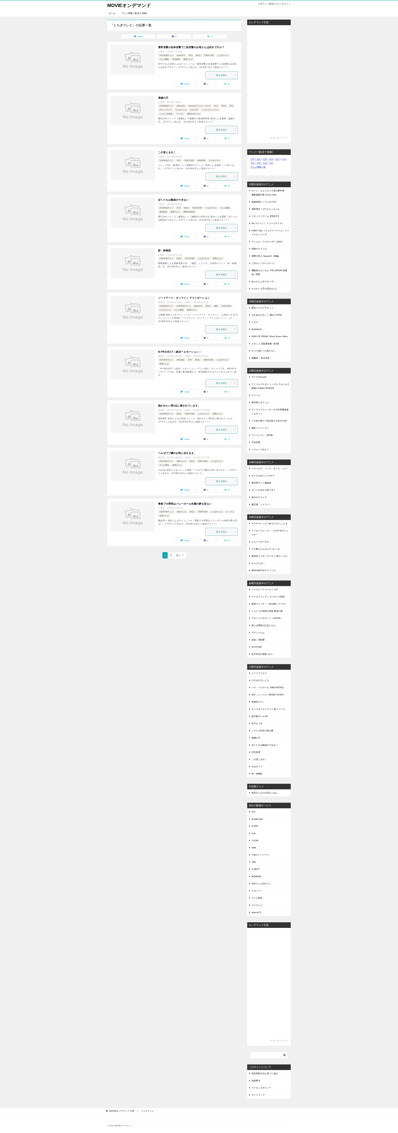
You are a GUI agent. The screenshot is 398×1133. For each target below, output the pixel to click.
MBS (216, 306)
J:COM (255, 840)
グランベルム (258, 632)
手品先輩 (256, 442)
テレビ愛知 (164, 59)
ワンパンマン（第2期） (263, 435)
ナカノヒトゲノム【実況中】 (266, 216)
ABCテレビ (181, 461)
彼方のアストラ (259, 497)
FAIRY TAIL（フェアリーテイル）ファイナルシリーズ (270, 232)
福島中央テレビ (193, 114)
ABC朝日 (180, 360)
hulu (254, 833)
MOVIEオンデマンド (129, 5)
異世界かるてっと (260, 402)
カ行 (259, 159)
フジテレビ (257, 905)
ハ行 (283, 159)
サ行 (265, 159)
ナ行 (277, 159)
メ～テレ (180, 114)
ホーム (112, 13)
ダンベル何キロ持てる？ (263, 490)
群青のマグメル (259, 249)
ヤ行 (259, 163)
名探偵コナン (258, 702)
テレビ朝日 (257, 898)
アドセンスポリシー (261, 1088)
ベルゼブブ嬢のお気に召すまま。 (177, 453)
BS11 (198, 55)
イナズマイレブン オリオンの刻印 (268, 596)
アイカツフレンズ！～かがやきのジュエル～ (270, 532)
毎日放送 (176, 59)
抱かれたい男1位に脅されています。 (179, 405)
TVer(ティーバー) (260, 855)
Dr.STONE (257, 647)
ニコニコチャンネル (210, 110)
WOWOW (201, 160)
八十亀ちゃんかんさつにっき (266, 549)
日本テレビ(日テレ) (261, 883)
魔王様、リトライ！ (261, 504)
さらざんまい (258, 563)
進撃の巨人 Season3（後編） (266, 256)
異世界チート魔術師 (261, 483)
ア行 (252, 159)
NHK (254, 847)
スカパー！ (257, 890)
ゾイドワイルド (259, 673)
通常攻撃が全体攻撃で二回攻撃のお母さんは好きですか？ (191, 47)
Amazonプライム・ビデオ (200, 106)
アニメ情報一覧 (258, 167)
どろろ (255, 322)
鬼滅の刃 (163, 97)
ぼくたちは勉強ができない (173, 199)
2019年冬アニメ (183, 306)
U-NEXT (256, 869)
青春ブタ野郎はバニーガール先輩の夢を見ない (185, 503)
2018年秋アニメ (166, 306)
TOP (121, 1111)
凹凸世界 (256, 752)
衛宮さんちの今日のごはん (265, 793)
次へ (178, 555)
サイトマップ (258, 1095)
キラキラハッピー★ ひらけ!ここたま (270, 523)
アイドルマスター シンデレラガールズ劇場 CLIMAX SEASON (270, 386)
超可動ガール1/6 (260, 716)
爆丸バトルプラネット (262, 307)
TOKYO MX (209, 55)
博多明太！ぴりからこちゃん (266, 209)
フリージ (256, 395)
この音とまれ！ (167, 152)
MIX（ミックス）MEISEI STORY (268, 694)
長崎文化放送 (189, 212)
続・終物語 (164, 250)
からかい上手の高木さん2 (264, 288)
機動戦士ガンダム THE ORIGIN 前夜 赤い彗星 (269, 272)
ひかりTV (194, 110)
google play (257, 819)
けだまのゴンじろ (260, 680)
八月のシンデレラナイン (263, 263)
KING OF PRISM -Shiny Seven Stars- (270, 336)
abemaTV (181, 55)
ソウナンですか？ (260, 449)
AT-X (190, 55)
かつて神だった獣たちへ (263, 351)
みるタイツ (257, 766)
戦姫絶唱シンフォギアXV (264, 202)
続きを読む (221, 75)
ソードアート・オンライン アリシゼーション (184, 298)
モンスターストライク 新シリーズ (268, 709)
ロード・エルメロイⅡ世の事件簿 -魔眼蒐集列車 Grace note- (269, 192)
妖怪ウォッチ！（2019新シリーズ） (269, 604)
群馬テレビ (188, 59)
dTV (231, 106)
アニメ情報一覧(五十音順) (134, 13)
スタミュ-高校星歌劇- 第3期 (265, 343)
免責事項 (256, 1080)
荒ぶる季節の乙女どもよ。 (265, 625)
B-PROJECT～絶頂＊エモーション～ (179, 352)
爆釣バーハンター (260, 428)
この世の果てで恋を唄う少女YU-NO (269, 421)
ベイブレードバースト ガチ (265, 589)
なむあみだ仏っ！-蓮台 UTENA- (267, 315)
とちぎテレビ (223, 55)
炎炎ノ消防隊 (258, 639)
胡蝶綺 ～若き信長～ (262, 358)
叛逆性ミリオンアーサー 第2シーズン (270, 556)
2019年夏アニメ (166, 55)
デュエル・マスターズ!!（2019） (268, 241)
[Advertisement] (269, 82)
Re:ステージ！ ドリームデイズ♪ (267, 223)
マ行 (252, 163)
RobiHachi (257, 329)
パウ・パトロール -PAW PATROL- (268, 687)
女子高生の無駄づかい (262, 654)
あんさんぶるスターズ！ (263, 281)
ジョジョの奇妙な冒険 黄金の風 (267, 611)
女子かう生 (257, 723)
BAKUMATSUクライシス (264, 570)
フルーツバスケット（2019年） (267, 618)
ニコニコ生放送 (166, 114)
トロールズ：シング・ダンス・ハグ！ (270, 468)
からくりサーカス (260, 542)
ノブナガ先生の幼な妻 (262, 730)
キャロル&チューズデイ (263, 475)
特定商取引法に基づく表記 (265, 1073)
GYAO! (255, 826)
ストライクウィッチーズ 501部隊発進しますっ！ (270, 411)
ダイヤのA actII (259, 377)
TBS (254, 862)
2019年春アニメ (166, 106)
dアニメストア (166, 110)
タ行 (271, 159)
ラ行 (265, 163)
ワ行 (271, 163)
